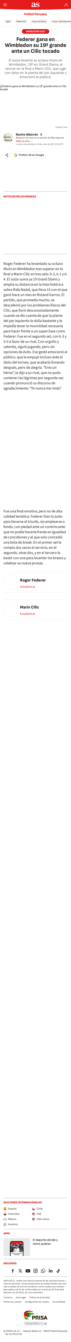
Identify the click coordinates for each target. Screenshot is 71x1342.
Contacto (7, 1297)
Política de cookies (12, 1301)
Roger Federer (33, 580)
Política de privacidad (39, 1297)
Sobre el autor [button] (23, 141)
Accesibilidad (59, 1301)
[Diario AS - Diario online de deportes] (36, 5)
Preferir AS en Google (31, 155)
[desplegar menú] (5, 4)
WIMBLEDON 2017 (35, 31)
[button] (6, 155)
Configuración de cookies (37, 1301)
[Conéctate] (66, 5)
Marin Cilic (29, 607)
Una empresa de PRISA (35, 1315)
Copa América (39, 21)
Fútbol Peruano (35, 14)
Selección (21, 21)
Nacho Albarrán (27, 134)
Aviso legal (21, 1297)
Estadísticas (27, 587)
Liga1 (8, 21)
